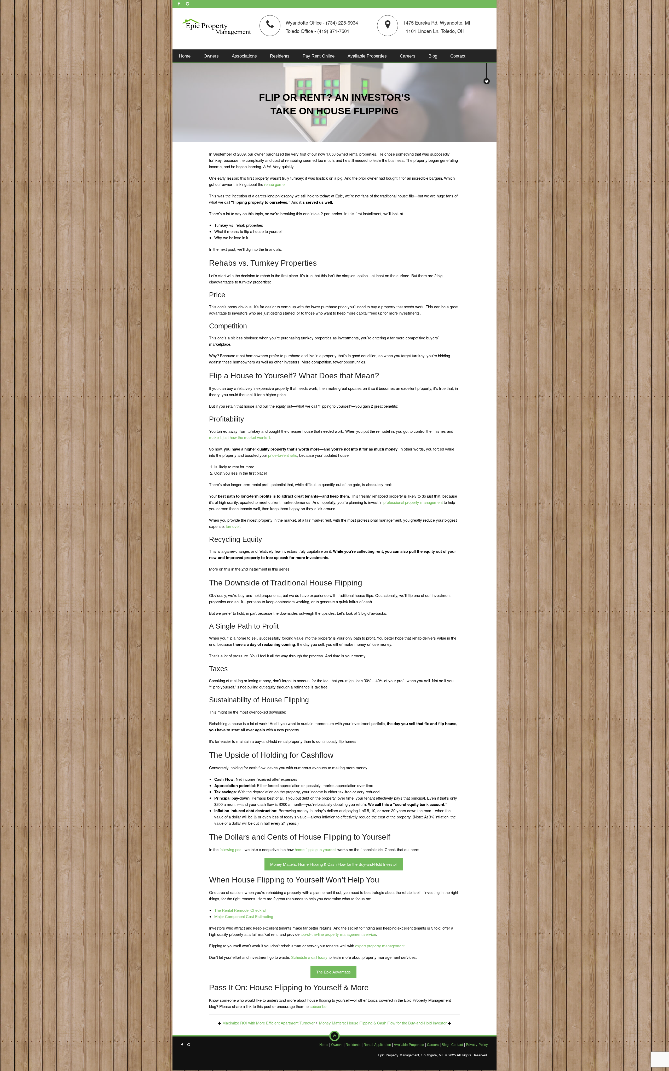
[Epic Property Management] (216, 26)
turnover (233, 526)
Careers (408, 56)
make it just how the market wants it (239, 437)
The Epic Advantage (333, 972)
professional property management (413, 502)
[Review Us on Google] (187, 3)
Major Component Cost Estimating (243, 916)
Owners (211, 56)
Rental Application (377, 1044)
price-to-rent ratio (282, 455)
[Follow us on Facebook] (179, 3)
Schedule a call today (309, 957)
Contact (457, 56)
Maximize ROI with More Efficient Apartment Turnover (268, 1023)
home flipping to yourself (315, 849)
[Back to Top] (334, 1036)
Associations (244, 56)
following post (231, 849)
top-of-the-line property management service (338, 934)
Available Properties (367, 56)
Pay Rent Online (318, 56)
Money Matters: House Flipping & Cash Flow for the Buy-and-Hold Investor (383, 1023)
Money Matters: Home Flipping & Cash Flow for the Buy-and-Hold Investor (333, 864)
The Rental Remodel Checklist (240, 910)
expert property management (380, 945)
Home (185, 56)
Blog (433, 56)
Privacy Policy (477, 1044)
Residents (280, 56)
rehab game (274, 184)
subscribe (318, 1006)
